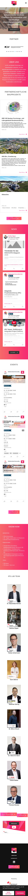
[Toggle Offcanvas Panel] (26, 3)
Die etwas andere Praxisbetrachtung (11, 539)
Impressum (14, 855)
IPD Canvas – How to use (9, 565)
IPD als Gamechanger (8, 536)
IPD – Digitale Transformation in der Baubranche (14, 537)
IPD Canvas (6, 563)
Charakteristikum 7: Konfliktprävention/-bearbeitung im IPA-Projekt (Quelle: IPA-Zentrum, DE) (14, 550)
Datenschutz (14, 858)
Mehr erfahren (8, 893)
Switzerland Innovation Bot (15, 274)
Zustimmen (20, 893)
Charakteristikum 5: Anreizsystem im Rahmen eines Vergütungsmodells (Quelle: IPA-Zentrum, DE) (14, 555)
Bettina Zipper (12, 236)
